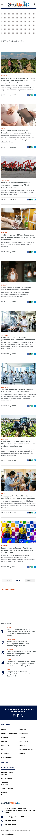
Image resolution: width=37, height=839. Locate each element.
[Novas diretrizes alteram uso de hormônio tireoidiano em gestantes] (18, 115)
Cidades (4, 737)
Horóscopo (23, 733)
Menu (2, 4)
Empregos (23, 745)
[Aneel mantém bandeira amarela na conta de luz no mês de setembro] (18, 272)
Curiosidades (6, 757)
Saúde (3, 729)
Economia (5, 745)
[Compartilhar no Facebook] (28, 95)
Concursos (23, 741)
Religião (22, 753)
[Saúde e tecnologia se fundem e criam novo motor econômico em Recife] (18, 374)
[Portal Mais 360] (18, 4)
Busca (35, 4)
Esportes (4, 749)
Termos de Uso (7, 789)
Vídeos (22, 737)
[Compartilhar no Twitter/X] (30, 95)
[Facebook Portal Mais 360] (18, 715)
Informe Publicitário (9, 733)
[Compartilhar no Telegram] (35, 95)
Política (4, 741)
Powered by (4, 834)
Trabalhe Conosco (4, 784)
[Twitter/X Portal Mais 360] (22, 715)
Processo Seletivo (26, 749)
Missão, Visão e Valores (7, 773)
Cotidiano (5, 753)
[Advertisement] (19, 23)
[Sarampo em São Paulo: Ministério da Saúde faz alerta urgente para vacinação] (18, 481)
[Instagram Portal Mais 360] (14, 715)
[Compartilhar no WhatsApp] (32, 95)
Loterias (22, 729)
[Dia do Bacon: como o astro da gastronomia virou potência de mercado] (18, 322)
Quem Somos (6, 779)
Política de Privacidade (5, 794)
